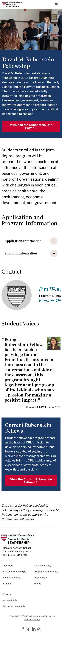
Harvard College (32, 619)
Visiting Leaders (12, 577)
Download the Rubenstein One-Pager (31, 126)
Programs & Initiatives (46, 571)
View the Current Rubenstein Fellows (31, 481)
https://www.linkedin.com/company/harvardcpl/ (34, 629)
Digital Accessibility (14, 606)
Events (37, 583)
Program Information (21, 253)
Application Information (23, 241)
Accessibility (10, 600)
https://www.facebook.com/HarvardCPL (23, 629)
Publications (41, 577)
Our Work (8, 565)
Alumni (7, 583)
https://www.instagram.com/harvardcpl (39, 630)
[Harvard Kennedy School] (20, 4)
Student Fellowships (14, 571)
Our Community (42, 565)
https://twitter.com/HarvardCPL (28, 629)
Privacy (7, 594)
